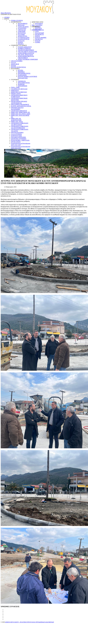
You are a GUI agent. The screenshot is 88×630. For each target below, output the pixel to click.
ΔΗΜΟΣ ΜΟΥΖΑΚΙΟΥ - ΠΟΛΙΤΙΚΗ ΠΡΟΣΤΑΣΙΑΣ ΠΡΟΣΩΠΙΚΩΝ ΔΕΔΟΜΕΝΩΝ (29, 622)
